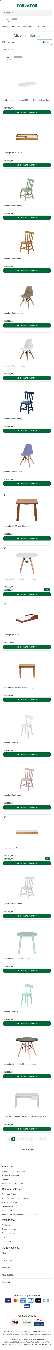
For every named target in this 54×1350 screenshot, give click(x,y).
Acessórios (16, 27)
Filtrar (46, 42)
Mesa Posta (7, 1268)
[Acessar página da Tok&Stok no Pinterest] (31, 1155)
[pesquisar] (48, 12)
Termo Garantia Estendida (12, 1184)
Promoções (28, 27)
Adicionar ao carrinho (27, 112)
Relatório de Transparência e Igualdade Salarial (21, 1214)
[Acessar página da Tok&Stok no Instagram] (23, 1155)
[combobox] (33, 50)
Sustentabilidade (8, 1233)
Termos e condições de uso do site (16, 1198)
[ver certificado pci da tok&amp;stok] (39, 1322)
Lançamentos (42, 27)
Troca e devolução (9, 1202)
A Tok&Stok (6, 1225)
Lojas (4, 1237)
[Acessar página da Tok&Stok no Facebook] (16, 1155)
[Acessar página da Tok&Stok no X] (38, 1155)
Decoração (7, 1260)
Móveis (5, 27)
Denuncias (6, 1180)
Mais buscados (8, 1275)
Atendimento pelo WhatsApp (13, 1171)
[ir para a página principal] (27, 5)
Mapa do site (7, 1210)
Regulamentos (8, 1206)
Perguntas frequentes (10, 1175)
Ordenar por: (7, 50)
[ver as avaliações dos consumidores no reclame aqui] (27, 1322)
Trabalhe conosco (9, 1229)
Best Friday (6, 1241)
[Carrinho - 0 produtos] (50, 5)
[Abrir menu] (9, 5)
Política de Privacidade (11, 1194)
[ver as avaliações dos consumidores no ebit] (15, 1322)
